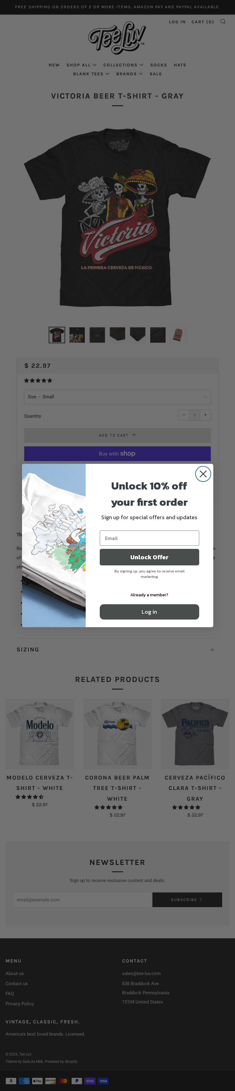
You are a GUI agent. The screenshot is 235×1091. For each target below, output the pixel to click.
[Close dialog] (203, 474)
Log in (149, 612)
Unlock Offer (149, 557)
